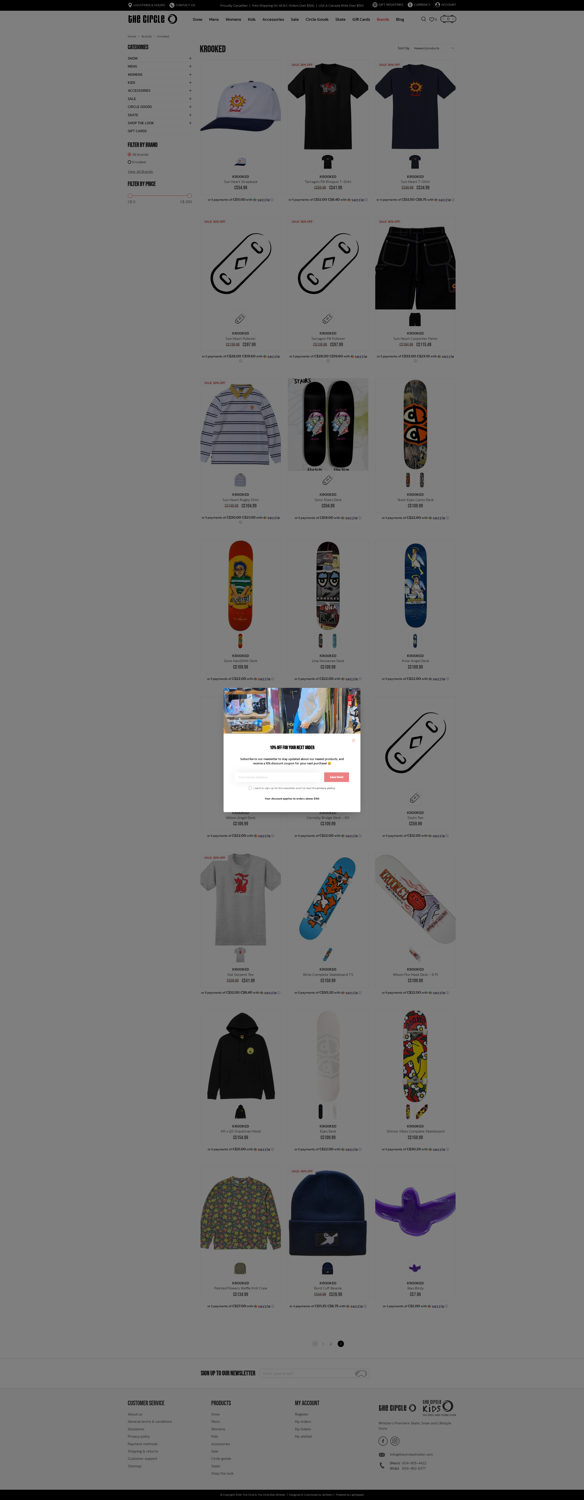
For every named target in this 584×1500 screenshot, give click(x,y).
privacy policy (326, 788)
